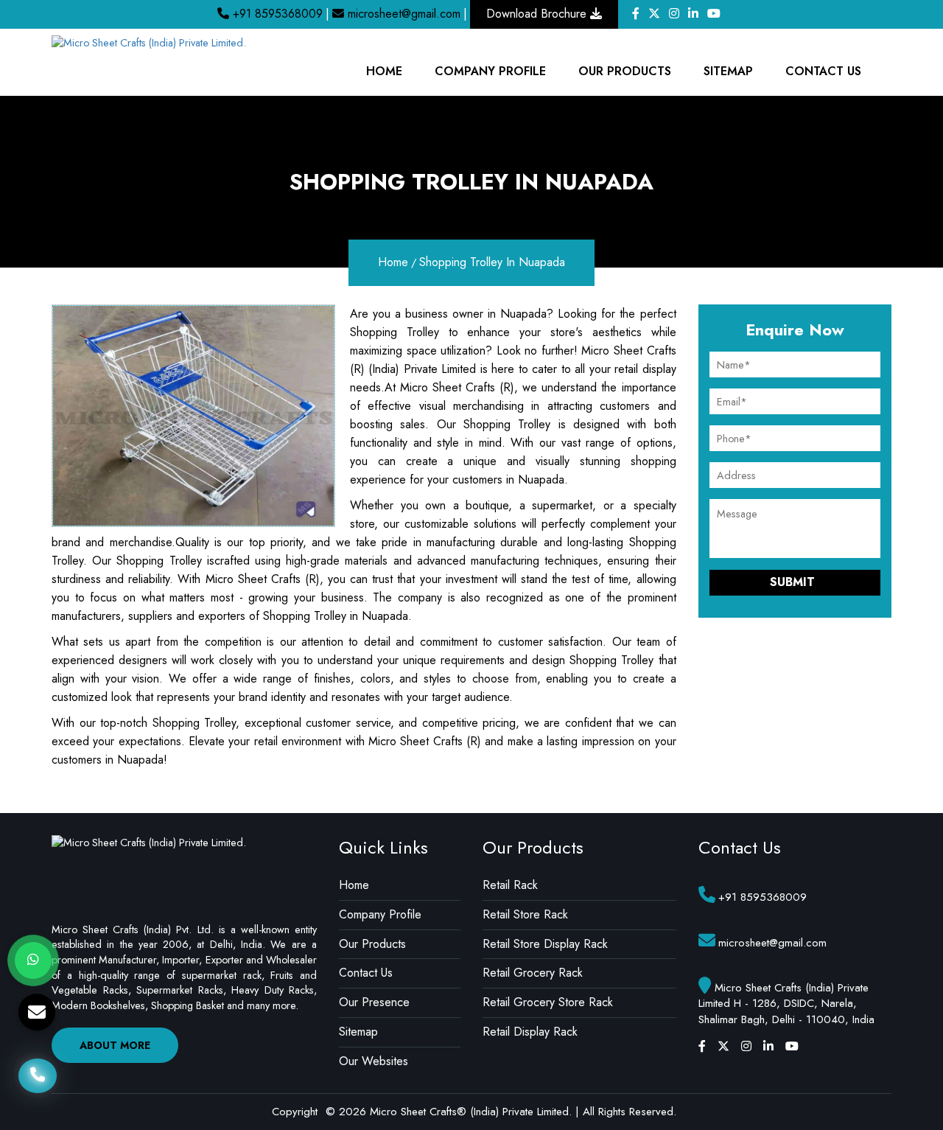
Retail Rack (510, 884)
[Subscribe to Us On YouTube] (714, 13)
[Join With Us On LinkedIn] (693, 13)
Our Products (624, 71)
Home (384, 71)
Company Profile (380, 914)
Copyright (295, 1111)
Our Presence (374, 1002)
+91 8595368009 (276, 13)
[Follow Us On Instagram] (674, 13)
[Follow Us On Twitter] (654, 13)
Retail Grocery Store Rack (548, 1002)
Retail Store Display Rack (545, 943)
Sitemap (728, 71)
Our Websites (373, 1061)
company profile (490, 71)
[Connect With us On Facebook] (635, 13)
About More (115, 1045)
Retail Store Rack (525, 914)
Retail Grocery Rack (533, 972)
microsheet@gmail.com (402, 13)
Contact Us (823, 71)
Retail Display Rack (530, 1031)
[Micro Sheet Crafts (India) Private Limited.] (149, 42)
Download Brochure (538, 13)
